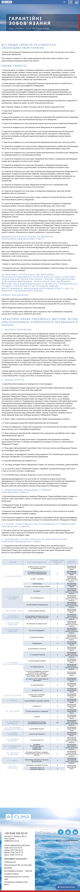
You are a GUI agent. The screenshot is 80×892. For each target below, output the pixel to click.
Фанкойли (8, 868)
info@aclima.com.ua (11, 841)
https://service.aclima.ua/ (44, 103)
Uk (71, 2)
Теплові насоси (10, 862)
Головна (20, 28)
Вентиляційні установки (13, 871)
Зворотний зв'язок (67, 887)
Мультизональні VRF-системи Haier (18, 865)
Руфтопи (28, 871)
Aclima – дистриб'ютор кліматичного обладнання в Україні (7, 2)
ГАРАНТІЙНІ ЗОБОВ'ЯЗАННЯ (37, 28)
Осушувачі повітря (11, 874)
